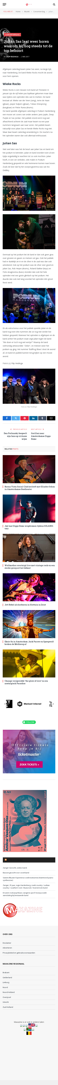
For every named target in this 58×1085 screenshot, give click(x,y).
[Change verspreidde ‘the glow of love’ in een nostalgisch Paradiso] (29, 663)
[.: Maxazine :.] (29, 4)
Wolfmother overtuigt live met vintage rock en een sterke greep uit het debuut (30, 566)
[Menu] (4, 4)
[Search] (53, 4)
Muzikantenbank (15, 860)
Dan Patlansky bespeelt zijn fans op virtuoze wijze (15, 436)
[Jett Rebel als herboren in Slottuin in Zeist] (29, 587)
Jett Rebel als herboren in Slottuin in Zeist (25, 604)
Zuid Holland (8, 1007)
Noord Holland (9, 992)
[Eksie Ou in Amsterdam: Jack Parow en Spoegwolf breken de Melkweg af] (29, 624)
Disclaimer (7, 943)
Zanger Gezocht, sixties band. (15, 868)
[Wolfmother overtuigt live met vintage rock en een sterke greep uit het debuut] (29, 548)
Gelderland (7, 977)
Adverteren (7, 948)
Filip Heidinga (12, 57)
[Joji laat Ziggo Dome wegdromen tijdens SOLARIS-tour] (29, 509)
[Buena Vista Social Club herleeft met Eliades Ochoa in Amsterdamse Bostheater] (29, 469)
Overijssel (7, 997)
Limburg (6, 982)
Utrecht (6, 1002)
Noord (5, 987)
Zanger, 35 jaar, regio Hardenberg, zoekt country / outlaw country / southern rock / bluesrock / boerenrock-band (26, 886)
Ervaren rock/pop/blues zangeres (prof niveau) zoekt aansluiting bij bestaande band (25, 894)
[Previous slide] (5, 704)
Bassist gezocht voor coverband (16, 872)
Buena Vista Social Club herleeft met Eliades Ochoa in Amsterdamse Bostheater (30, 487)
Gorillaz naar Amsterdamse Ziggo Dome (41, 436)
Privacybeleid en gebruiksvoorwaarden (19, 953)
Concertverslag (12, 35)
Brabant (6, 972)
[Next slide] (53, 704)
